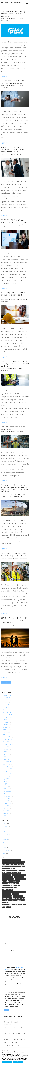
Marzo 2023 (6, 759)
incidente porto (21, 874)
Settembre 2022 (7, 774)
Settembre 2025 (7, 695)
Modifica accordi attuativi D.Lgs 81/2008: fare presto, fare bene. (14, 554)
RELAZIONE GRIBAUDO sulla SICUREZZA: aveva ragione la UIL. (14, 221)
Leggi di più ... (4, 76)
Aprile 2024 (6, 727)
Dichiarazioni (10, 494)
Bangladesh (11, 864)
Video (4, 853)
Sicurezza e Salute (7, 896)
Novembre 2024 (7, 715)
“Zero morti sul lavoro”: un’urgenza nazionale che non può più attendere (15, 13)
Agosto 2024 (6, 720)
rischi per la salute (7, 889)
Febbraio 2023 (7, 761)
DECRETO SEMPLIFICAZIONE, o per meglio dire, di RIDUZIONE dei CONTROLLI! (15, 363)
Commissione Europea (7, 866)
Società (17, 299)
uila (3, 906)
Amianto (4, 864)
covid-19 (22, 866)
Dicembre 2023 (7, 737)
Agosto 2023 (6, 747)
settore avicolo (6, 893)
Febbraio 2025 (7, 707)
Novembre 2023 (7, 739)
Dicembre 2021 (7, 796)
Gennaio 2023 (7, 764)
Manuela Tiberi (18, 496)
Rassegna (5, 837)
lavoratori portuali (20, 879)
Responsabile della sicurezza (9, 887)
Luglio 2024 (6, 722)
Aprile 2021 (6, 816)
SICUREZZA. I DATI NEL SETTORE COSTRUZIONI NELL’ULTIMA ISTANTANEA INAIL (14, 620)
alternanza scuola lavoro (17, 862)
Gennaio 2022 (7, 793)
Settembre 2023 (7, 744)
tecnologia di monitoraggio (17, 900)
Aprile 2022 (6, 786)
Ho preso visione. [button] (7, 1062)
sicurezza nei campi (7, 898)
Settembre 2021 (7, 803)
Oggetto (6, 943)
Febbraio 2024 (7, 732)
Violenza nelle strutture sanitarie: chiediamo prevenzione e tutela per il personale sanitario (14, 149)
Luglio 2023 (6, 749)
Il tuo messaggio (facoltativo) (12, 950)
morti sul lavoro (7, 885)
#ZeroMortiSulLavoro (11, 3)
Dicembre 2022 (7, 766)
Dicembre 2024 (7, 712)
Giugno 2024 (6, 724)
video (8, 906)
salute (23, 891)
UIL (24, 904)
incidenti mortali (19, 877)
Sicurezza (13, 18)
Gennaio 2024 (7, 734)
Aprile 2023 (6, 756)
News (8, 154)
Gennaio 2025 (7, 710)
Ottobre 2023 (6, 742)
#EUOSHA (4, 860)
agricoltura (5, 862)
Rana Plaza (16, 885)
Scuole (7, 834)
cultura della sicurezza (8, 870)
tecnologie (5, 902)
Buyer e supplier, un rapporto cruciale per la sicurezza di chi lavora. (13, 294)
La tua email (7, 936)
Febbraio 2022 (7, 791)
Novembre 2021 (7, 798)
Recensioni (5, 839)
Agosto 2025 (6, 697)
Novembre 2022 (7, 769)
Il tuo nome (7, 929)
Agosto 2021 (6, 806)
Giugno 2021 (6, 811)
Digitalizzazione (20, 870)
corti (16, 866)
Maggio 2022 (6, 784)
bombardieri (20, 864)
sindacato (5, 900)
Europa (9, 368)
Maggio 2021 (6, 813)
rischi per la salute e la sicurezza (10, 891)
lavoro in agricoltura (14, 881)
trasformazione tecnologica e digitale (12, 904)
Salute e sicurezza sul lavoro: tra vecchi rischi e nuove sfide (13, 81)
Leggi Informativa (18, 1062)
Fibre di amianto (6, 874)
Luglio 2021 (6, 808)
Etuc (12, 872)
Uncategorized (19, 18)
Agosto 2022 (6, 776)
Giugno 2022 (6, 781)
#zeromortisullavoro (14, 860)
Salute (8, 18)
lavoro (4, 881)
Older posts (6, 682)
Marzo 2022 (6, 788)
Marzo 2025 (6, 705)
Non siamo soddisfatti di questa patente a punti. (13, 427)
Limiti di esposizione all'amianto (10, 883)
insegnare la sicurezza (8, 879)
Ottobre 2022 (6, 771)
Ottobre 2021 (6, 801)
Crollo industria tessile (8, 868)
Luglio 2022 (6, 779)
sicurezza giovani (17, 896)
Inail (13, 874)
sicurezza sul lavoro (19, 898)
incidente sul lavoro (7, 877)
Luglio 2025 (6, 700)
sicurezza (15, 893)
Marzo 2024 (6, 729)
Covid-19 (5, 823)
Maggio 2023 (6, 754)
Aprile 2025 (6, 702)
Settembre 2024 (7, 717)
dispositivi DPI (6, 872)
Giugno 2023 (6, 752)
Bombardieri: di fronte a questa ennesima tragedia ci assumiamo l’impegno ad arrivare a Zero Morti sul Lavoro (14, 488)
